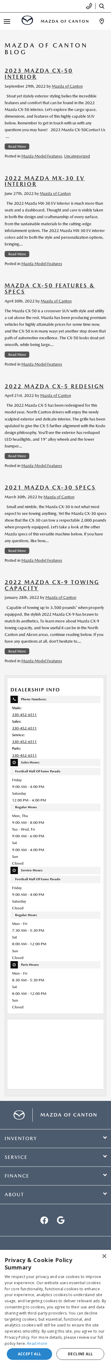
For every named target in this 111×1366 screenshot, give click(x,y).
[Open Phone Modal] (89, 6)
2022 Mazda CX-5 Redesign (54, 386)
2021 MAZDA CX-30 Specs (50, 487)
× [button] (104, 1256)
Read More (17, 146)
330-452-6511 (24, 715)
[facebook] (44, 1220)
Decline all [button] (80, 1353)
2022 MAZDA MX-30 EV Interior (45, 181)
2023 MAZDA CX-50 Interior (39, 73)
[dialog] (55, 1308)
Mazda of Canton (67, 86)
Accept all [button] (29, 1353)
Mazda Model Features (41, 156)
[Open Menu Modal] (7, 21)
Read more (37, 1343)
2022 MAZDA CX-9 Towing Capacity (52, 585)
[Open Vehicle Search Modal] (103, 6)
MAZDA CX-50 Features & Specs (50, 288)
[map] (61, 1220)
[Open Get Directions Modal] (101, 21)
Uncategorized (77, 156)
